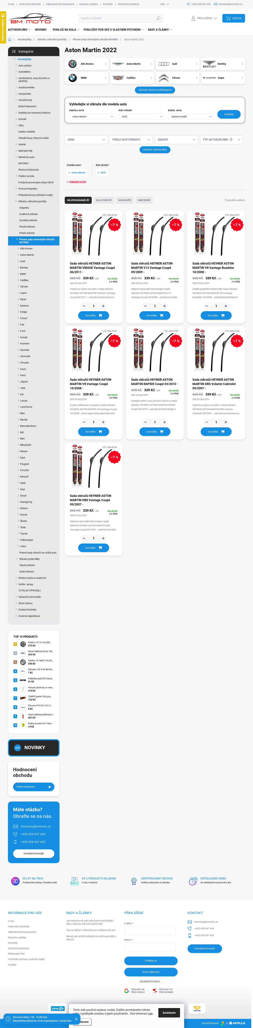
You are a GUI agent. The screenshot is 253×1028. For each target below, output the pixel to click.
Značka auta (76, 110)
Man (22, 413)
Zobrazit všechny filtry (155, 149)
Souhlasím (169, 1012)
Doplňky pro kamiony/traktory (34, 112)
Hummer (24, 343)
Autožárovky (25, 100)
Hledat (158, 18)
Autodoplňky (24, 59)
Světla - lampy (25, 584)
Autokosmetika (26, 87)
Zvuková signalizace (29, 616)
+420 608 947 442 (33, 842)
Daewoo (24, 305)
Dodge (23, 311)
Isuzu (23, 369)
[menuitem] (20, 30)
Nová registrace (151, 972)
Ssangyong (26, 501)
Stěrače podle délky (29, 559)
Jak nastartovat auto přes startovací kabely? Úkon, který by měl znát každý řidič (90, 922)
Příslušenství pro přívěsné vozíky (35, 195)
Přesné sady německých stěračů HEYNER (36, 241)
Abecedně (144, 200)
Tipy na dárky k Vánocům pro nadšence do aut (90, 930)
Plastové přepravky (28, 169)
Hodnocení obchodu (30, 4)
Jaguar (24, 381)
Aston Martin (27, 255)
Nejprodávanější (78, 200)
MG (22, 432)
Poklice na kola (26, 176)
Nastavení (82, 1022)
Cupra (23, 293)
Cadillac (24, 280)
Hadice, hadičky (26, 131)
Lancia (23, 400)
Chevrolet (25, 356)
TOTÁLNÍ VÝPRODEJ (29, 590)
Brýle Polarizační (27, 106)
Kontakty (108, 4)
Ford (22, 331)
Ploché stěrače (27, 226)
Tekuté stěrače (27, 565)
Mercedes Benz (28, 426)
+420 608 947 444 (33, 834)
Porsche (24, 470)
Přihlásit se (151, 960)
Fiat (22, 324)
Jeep (22, 388)
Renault (24, 476)
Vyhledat (229, 114)
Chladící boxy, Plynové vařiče (33, 138)
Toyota (24, 533)
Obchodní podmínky (128, 4)
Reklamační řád (16, 953)
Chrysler (24, 362)
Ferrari (23, 318)
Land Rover (26, 406)
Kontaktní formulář (34, 853)
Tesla (23, 527)
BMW (23, 274)
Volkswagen (26, 540)
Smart (23, 495)
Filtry (21, 125)
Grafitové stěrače (28, 214)
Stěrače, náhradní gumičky (32, 201)
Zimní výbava (25, 603)
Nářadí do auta (26, 157)
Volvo (23, 546)
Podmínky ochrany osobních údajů (26, 959)
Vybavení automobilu (29, 596)
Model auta (175, 110)
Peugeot (24, 464)
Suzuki (23, 514)
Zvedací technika (27, 609)
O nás (11, 4)
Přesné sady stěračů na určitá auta (37, 552)
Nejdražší (124, 200)
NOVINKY (23, 163)
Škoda (23, 521)
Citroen (24, 286)
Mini (22, 438)
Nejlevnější (104, 200)
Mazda (24, 419)
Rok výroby (125, 110)
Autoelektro (24, 71)
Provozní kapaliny (27, 188)
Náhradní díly (25, 150)
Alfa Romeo (26, 248)
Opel (22, 457)
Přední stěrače (27, 233)
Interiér (22, 144)
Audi (22, 261)
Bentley (24, 267)
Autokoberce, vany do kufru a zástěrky (34, 79)
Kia (22, 394)
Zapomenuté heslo (150, 981)
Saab (23, 483)
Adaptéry (24, 207)
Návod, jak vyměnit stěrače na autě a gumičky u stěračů (91, 938)
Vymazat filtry (77, 182)
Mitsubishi (25, 445)
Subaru (24, 508)
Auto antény (24, 65)
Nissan (24, 451)
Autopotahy (24, 93)
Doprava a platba (88, 4)
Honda (23, 337)
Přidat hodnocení (26, 786)
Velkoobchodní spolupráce (60, 4)
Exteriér (22, 119)
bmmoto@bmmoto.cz (36, 826)
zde (150, 1013)
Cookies (12, 964)
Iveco (23, 375)
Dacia (23, 299)
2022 (103, 172)
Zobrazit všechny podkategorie (155, 89)
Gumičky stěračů (28, 220)
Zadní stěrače (26, 571)
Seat (22, 489)
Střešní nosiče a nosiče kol (32, 578)
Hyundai (24, 350)
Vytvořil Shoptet (210, 1023)
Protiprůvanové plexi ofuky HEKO (36, 182)
